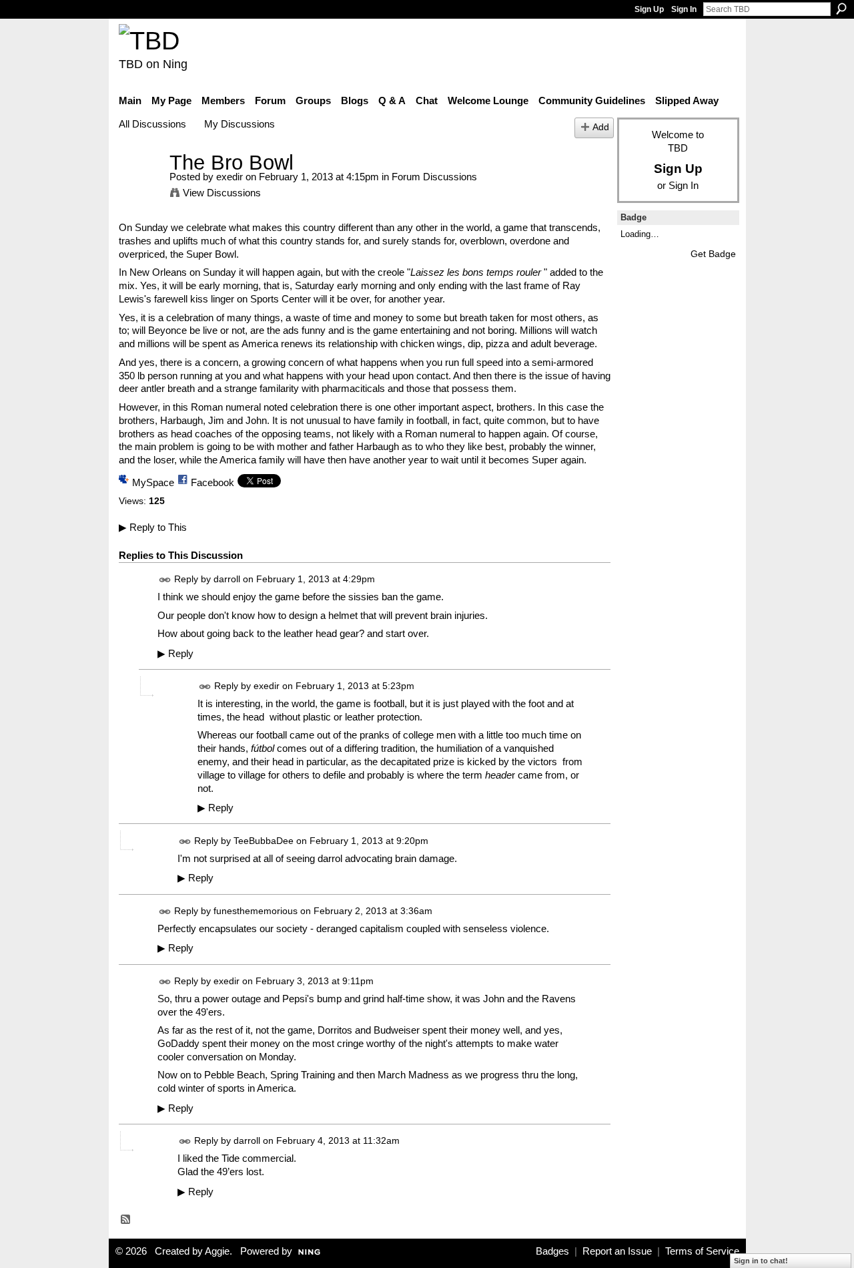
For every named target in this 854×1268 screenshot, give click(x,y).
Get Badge (713, 253)
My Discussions (239, 124)
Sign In (684, 9)
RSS (126, 1220)
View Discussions (222, 192)
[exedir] (140, 187)
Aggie (217, 1251)
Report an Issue (617, 1251)
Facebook (212, 482)
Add (600, 127)
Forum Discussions (434, 176)
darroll (227, 579)
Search (841, 9)
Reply (175, 653)
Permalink (165, 580)
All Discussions (152, 124)
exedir (229, 176)
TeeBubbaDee (264, 840)
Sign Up (649, 9)
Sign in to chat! (761, 1261)
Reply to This (153, 527)
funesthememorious (256, 910)
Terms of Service (702, 1251)
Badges (552, 1251)
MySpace (153, 482)
